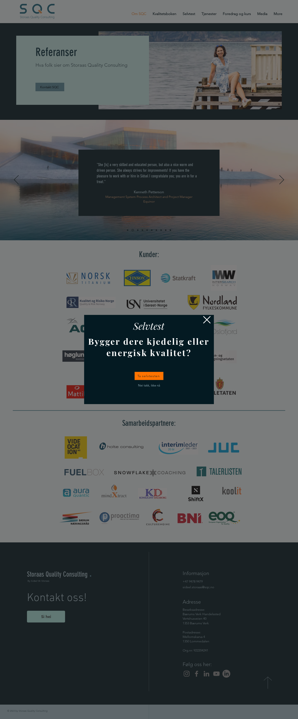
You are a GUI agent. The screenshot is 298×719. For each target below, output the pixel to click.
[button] (207, 320)
